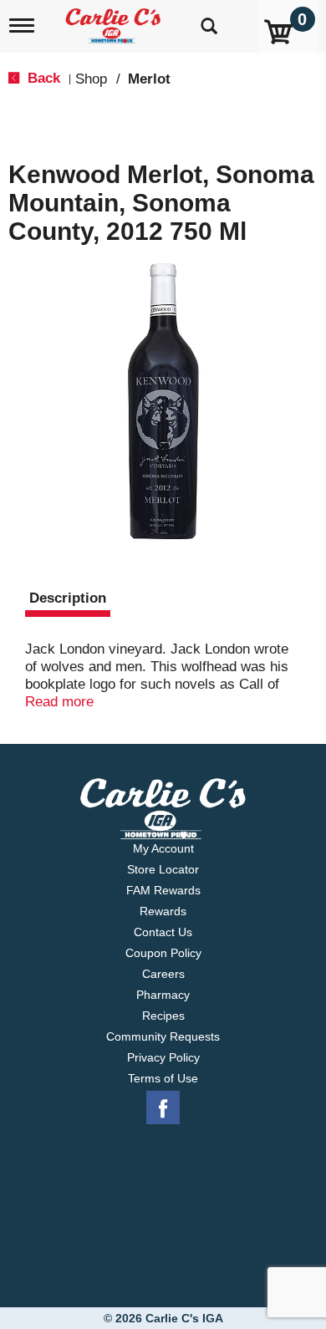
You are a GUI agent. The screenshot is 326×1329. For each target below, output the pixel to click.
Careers (163, 973)
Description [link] (67, 598)
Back (41, 78)
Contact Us (163, 932)
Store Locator (163, 869)
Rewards (163, 911)
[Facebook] (163, 1108)
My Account (163, 848)
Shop (91, 79)
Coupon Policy (163, 953)
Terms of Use (163, 1078)
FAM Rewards (163, 890)
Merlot (149, 79)
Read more (59, 702)
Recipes (163, 1015)
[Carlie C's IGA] (115, 20)
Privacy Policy (163, 1057)
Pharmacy (163, 994)
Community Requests (163, 1036)
